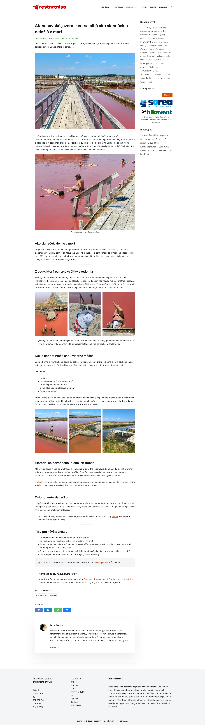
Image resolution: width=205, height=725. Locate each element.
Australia (162, 28)
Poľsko (157, 59)
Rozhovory (149, 139)
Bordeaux (144, 35)
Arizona (142, 28)
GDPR (78, 705)
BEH (35, 697)
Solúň (142, 78)
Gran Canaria (162, 46)
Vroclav (151, 82)
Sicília (151, 67)
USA (168, 78)
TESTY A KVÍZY (77, 692)
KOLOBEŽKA (38, 700)
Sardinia (144, 67)
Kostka (152, 52)
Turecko (161, 78)
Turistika (153, 135)
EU (154, 150)
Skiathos (159, 67)
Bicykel (143, 150)
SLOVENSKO (118, 7)
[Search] (171, 7)
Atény (155, 28)
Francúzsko (146, 42)
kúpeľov (40, 482)
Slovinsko (156, 71)
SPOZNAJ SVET (131, 7)
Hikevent (112, 706)
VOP (72, 705)
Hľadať (167, 95)
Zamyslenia (163, 151)
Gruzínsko (165, 42)
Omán (150, 60)
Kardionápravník (148, 147)
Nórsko (143, 60)
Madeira (151, 56)
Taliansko (151, 78)
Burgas (75, 38)
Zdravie (144, 135)
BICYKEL (37, 690)
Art (142, 139)
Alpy (148, 27)
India (152, 49)
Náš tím (74, 699)
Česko (151, 38)
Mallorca (160, 56)
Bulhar (115, 516)
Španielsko (146, 74)
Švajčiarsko (158, 75)
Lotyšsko (143, 56)
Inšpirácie (164, 135)
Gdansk (157, 42)
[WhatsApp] (58, 610)
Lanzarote (167, 53)
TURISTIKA (38, 693)
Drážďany (160, 38)
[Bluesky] (67, 610)
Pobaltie (166, 60)
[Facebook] (39, 610)
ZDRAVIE (153, 7)
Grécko (144, 49)
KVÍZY (144, 7)
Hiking (143, 45)
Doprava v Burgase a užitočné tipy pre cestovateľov (108, 579)
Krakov (159, 53)
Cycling (162, 34)
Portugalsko (147, 63)
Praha (157, 64)
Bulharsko (66, 38)
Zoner (167, 700)
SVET (73, 689)
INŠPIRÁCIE (163, 7)
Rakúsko (143, 31)
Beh (165, 31)
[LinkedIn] (48, 610)
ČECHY (73, 682)
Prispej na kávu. (102, 562)
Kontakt (74, 702)
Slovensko (146, 70)
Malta (167, 56)
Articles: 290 (54, 647)
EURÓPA (74, 685)
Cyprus (143, 38)
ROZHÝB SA (105, 7)
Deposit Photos (128, 700)
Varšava (143, 82)
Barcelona (158, 31)
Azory (150, 31)
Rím (162, 64)
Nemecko (152, 45)
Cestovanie (163, 146)
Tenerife (167, 75)
